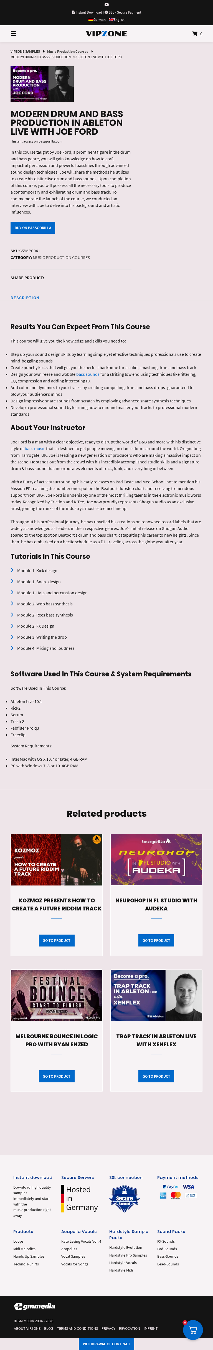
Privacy (108, 1328)
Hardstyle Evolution (125, 1247)
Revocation (129, 1328)
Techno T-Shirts (26, 1264)
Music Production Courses (67, 51)
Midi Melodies (24, 1249)
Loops (18, 1241)
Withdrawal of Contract (106, 1343)
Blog (48, 1328)
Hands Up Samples (28, 1256)
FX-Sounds (166, 1241)
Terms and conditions (77, 1328)
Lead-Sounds (168, 1264)
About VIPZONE (27, 1328)
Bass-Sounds (167, 1256)
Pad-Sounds (167, 1249)
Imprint (151, 1328)
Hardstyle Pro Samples (128, 1255)
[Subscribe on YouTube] (107, 4)
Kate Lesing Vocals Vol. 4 (81, 1241)
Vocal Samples (73, 1256)
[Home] (106, 34)
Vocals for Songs (74, 1264)
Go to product (56, 940)
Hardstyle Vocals (123, 1262)
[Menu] (23, 33)
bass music (35, 448)
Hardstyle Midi (121, 1270)
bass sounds (88, 374)
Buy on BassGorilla (33, 227)
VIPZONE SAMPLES (25, 51)
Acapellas (69, 1249)
